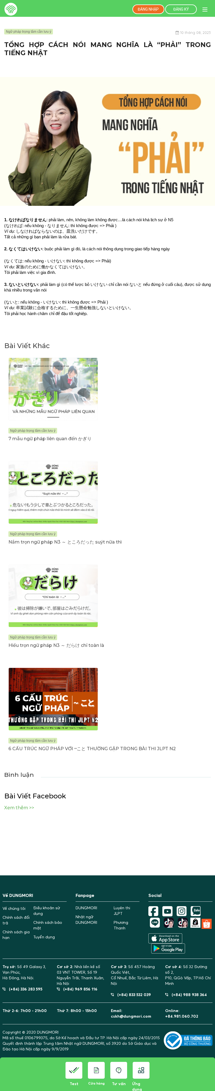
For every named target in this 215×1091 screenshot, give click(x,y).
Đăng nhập (148, 9)
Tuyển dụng (44, 937)
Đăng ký (181, 9)
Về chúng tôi (14, 908)
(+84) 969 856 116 (78, 989)
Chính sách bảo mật (47, 925)
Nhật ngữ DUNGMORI (86, 919)
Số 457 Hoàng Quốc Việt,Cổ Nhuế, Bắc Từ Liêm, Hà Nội (134, 975)
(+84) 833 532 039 (132, 994)
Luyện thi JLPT (122, 910)
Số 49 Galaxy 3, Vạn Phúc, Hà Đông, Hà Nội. (24, 972)
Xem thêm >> (19, 807)
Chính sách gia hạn (16, 934)
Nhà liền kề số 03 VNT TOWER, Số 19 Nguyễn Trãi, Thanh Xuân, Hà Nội (80, 975)
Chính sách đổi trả (16, 920)
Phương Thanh (121, 925)
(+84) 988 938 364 (187, 994)
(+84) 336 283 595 (24, 989)
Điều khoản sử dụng (46, 910)
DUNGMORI (86, 907)
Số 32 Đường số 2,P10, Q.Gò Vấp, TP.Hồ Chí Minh (188, 975)
